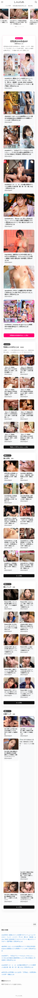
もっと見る (19, 575)
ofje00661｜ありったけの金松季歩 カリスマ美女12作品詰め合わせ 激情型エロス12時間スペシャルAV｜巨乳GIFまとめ (19, 949)
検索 (34, 924)
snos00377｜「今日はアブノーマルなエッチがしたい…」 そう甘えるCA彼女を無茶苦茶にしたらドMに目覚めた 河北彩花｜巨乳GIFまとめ (19, 958)
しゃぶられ (19, 2)
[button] (14, 26)
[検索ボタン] (36, 2)
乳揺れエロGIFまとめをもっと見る (19, 447)
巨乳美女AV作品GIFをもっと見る (19, 335)
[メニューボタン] (2, 2)
